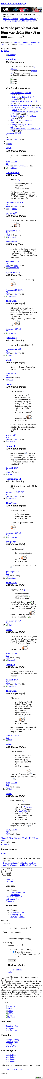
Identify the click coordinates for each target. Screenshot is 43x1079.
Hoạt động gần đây (18, 917)
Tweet (3, 853)
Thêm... (10, 972)
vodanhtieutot (12, 172)
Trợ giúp (9, 1044)
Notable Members (17, 912)
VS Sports (9, 1028)
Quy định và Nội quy (14, 1069)
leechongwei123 (20, 166)
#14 (7, 574)
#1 (7, 135)
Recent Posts (15, 895)
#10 (7, 437)
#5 (7, 263)
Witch (16, 139)
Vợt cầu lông (11, 1055)
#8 (7, 351)
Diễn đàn (9, 881)
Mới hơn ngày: (8, 943)
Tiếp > (6, 51)
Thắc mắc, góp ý (12, 1042)
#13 (7, 535)
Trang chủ (9, 879)
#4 (7, 233)
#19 (7, 785)
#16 (7, 656)
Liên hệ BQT (11, 1046)
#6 (7, 292)
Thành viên (10, 901)
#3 (7, 204)
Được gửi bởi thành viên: (12, 932)
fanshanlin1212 (13, 479)
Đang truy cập (16, 914)
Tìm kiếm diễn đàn (18, 893)
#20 (7, 832)
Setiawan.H (11, 241)
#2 (7, 164)
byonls (9, 384)
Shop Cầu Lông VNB (14, 897)
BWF (8, 139)
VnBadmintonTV (12, 899)
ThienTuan (11, 301)
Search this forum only (23, 952)
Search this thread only (23, 950)
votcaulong (21, 45)
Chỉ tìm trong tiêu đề (23, 928)
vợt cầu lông (27, 807)
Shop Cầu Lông (12, 1026)
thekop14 (10, 446)
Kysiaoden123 (13, 272)
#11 (7, 470)
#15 (7, 623)
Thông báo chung (12, 1040)
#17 (7, 682)
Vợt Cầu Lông (11, 1030)
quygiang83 (11, 213)
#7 (7, 331)
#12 (7, 494)
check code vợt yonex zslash (21, 105)
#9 (7, 375)
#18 (7, 738)
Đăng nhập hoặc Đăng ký (13, 3)
